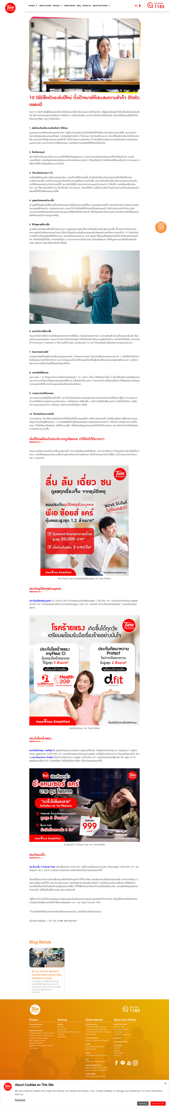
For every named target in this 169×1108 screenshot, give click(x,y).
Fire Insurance (33, 1048)
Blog (79, 5)
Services (56, 5)
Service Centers (119, 1053)
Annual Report (118, 1032)
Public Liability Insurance (37, 1040)
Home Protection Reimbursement (96, 1055)
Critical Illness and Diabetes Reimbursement (95, 1048)
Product (32, 5)
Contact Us (86, 5)
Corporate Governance (121, 1029)
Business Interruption (36, 1043)
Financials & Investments (122, 1034)
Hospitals (117, 1048)
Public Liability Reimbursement (96, 1076)
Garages (117, 1050)
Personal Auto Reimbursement (96, 1061)
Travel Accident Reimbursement (96, 1029)
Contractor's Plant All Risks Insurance (41, 1035)
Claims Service (69, 5)
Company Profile (119, 1027)
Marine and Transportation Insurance (41, 1045)
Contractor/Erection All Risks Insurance (41, 1033)
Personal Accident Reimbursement (97, 1040)
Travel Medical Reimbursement (96, 1027)
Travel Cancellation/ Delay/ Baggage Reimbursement (98, 1033)
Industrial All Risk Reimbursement (97, 1068)
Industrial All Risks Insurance (38, 1038)
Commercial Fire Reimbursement (96, 1070)
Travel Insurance (34, 1027)
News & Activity (45, 5)
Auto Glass (117, 1055)
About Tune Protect (100, 5)
